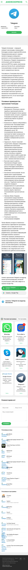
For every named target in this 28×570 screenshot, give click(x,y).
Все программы (22, 319)
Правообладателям (7, 566)
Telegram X (21, 384)
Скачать (14, 32)
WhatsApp (7, 334)
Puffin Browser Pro (21, 359)
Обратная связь (6, 565)
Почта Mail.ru (21, 334)
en (24, 558)
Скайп (7, 359)
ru (20, 558)
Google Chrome (7, 376)
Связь (15, 28)
